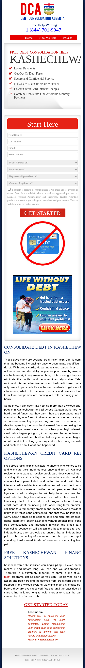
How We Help (48, 38)
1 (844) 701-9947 (43, 29)
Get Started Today (46, 604)
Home (29, 38)
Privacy (68, 38)
